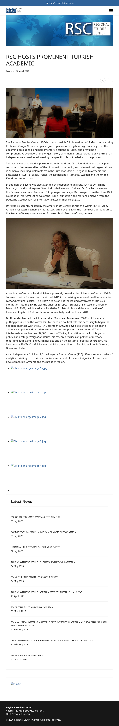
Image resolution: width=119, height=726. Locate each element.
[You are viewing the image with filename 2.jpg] (62, 427)
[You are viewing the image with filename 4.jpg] (62, 476)
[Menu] (111, 10)
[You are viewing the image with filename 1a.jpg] (62, 378)
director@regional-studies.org (60, 3)
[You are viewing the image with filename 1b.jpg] (62, 403)
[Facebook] (95, 80)
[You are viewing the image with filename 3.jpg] (62, 451)
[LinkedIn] (110, 80)
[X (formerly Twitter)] (103, 80)
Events (9, 71)
